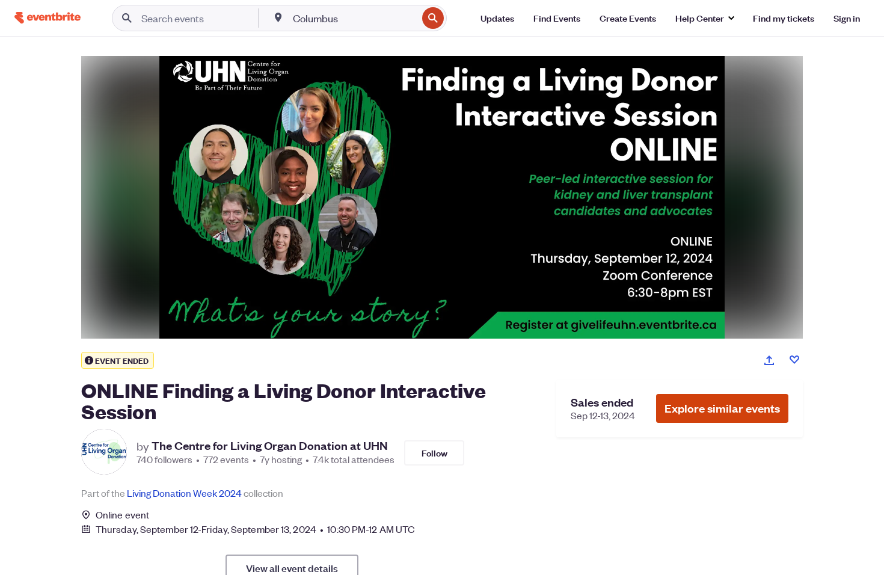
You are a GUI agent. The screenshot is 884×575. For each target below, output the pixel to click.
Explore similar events (722, 408)
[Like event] (794, 359)
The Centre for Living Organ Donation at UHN (270, 445)
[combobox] (354, 18)
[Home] (47, 17)
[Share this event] (769, 360)
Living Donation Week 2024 (184, 493)
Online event (122, 515)
